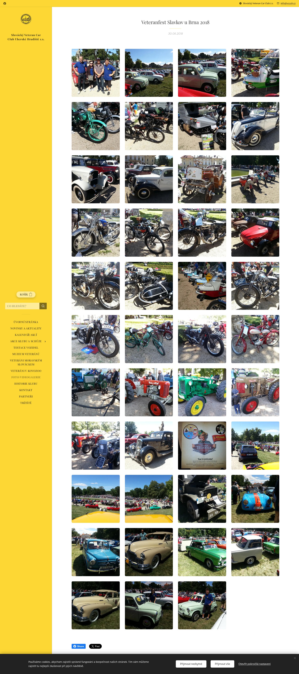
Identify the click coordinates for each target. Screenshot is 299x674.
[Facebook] (5, 3)
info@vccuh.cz (288, 3)
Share (80, 646)
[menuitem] (26, 322)
